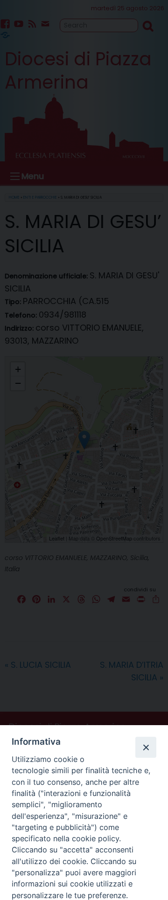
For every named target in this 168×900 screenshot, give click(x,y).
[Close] (145, 747)
